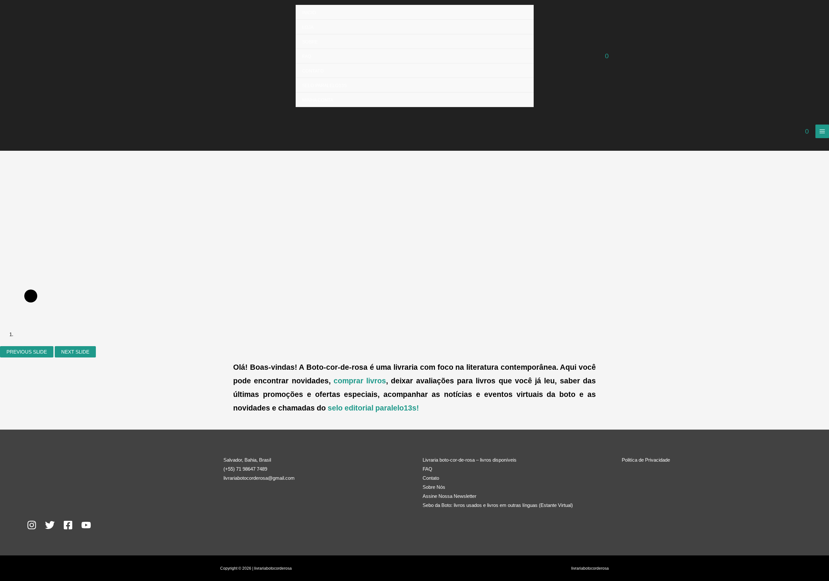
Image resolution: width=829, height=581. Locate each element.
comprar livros (360, 381)
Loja (307, 27)
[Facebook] (68, 525)
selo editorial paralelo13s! (373, 408)
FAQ (306, 56)
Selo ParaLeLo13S (324, 85)
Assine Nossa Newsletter (449, 496)
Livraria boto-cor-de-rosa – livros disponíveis (470, 460)
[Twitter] (49, 525)
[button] (318, 334)
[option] (311, 184)
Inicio (309, 12)
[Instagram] (31, 525)
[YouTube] (86, 525)
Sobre (310, 41)
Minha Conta (317, 100)
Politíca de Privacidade (646, 460)
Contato (313, 70)
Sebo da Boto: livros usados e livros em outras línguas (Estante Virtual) (498, 505)
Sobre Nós (434, 487)
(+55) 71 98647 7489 (245, 469)
